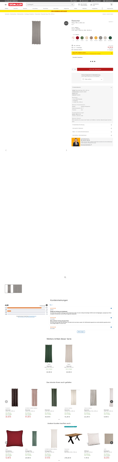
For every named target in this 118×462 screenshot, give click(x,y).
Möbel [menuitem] (6, 8)
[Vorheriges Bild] (6, 150)
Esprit (73, 24)
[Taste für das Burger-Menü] (5, 4)
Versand (111, 49)
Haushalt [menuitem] (56, 8)
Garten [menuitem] (25, 8)
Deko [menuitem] (75, 8)
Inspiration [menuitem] (110, 8)
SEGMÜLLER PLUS (109, 0)
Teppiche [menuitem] (66, 8)
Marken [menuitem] (85, 8)
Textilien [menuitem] (45, 8)
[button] (65, 277)
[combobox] (74, 69)
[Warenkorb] (111, 4)
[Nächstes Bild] (66, 150)
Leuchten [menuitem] (35, 8)
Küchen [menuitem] (16, 8)
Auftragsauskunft (96, 0)
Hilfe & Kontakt (85, 0)
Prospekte (74, 0)
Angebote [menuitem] (94, 8)
